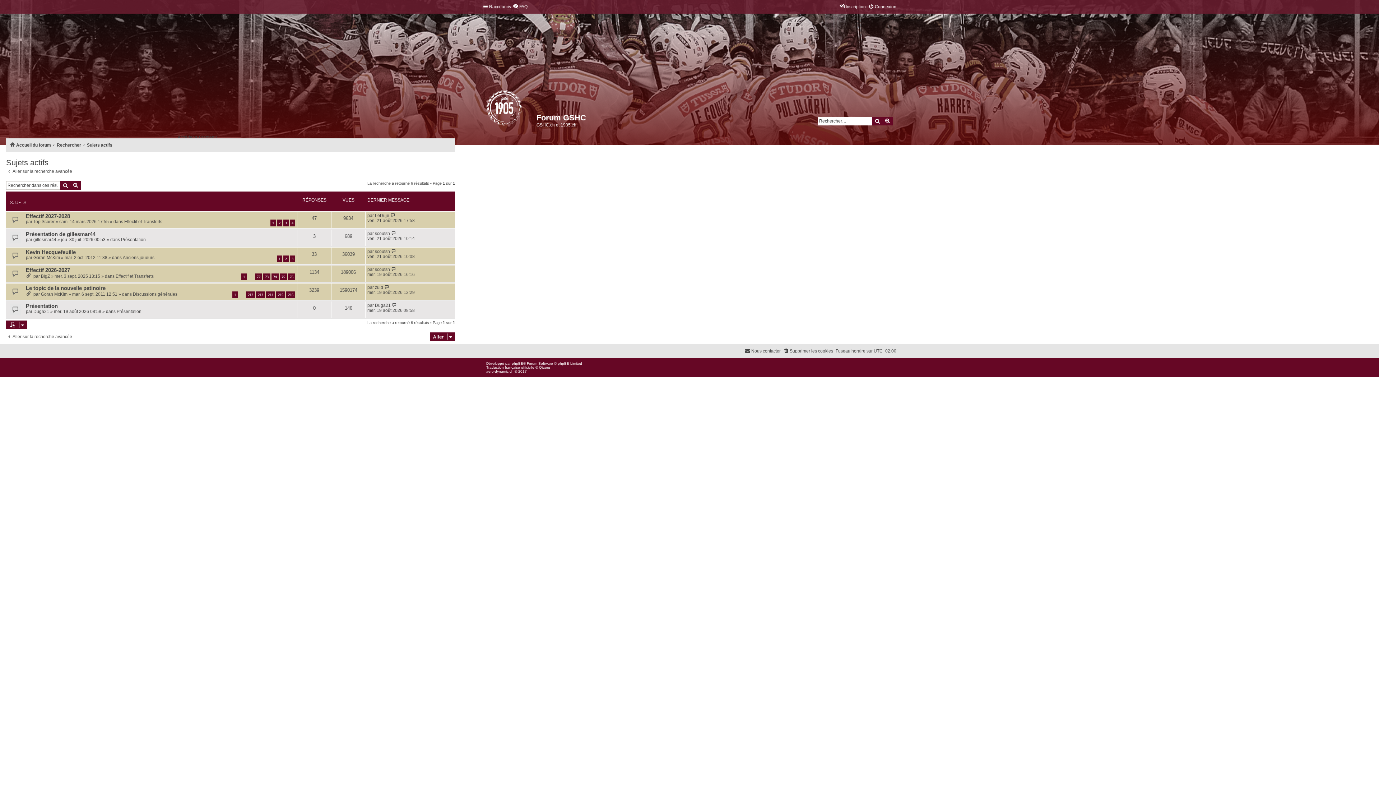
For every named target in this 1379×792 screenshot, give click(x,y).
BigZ (45, 276)
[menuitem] (520, 7)
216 (290, 295)
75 (283, 277)
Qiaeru (544, 367)
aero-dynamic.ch (500, 371)
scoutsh (382, 233)
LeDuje (382, 215)
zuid (379, 287)
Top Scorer (44, 221)
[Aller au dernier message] (393, 215)
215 (280, 295)
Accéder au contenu (197, 137)
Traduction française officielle (510, 367)
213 (260, 295)
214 (270, 295)
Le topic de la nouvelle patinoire (66, 288)
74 (275, 277)
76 (291, 277)
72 (258, 277)
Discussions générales (155, 294)
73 (267, 277)
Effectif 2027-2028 (48, 216)
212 (250, 295)
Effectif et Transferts (143, 221)
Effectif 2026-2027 (48, 270)
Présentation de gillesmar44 (61, 234)
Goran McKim (46, 257)
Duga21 (41, 311)
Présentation (133, 239)
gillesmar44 (44, 239)
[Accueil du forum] (487, 109)
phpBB (517, 363)
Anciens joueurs (138, 257)
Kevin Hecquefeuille (51, 252)
